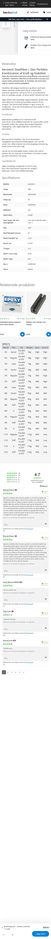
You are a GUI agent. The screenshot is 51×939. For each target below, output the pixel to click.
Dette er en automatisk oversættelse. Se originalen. (19, 517)
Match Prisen (24, 4)
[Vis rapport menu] (46, 524)
